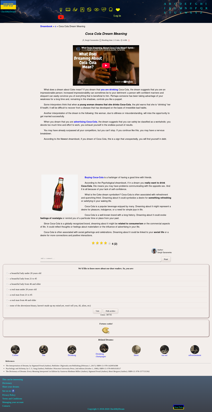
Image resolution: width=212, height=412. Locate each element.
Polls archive (110, 311)
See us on (6, 391)
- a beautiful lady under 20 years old (24, 273)
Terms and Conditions (12, 398)
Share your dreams (10, 386)
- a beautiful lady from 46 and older (24, 284)
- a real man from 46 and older (22, 300)
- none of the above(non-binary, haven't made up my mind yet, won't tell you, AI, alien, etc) (49, 305)
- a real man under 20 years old (22, 289)
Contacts (6, 406)
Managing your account (13, 402)
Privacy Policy (8, 395)
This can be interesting (12, 379)
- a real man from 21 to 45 (20, 295)
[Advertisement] (106, 158)
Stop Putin (178, 407)
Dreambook (46, 26)
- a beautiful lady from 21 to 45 (22, 278)
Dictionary (7, 383)
